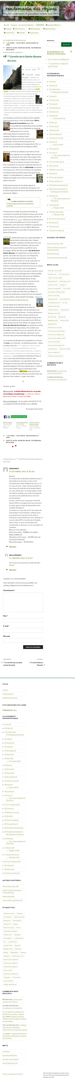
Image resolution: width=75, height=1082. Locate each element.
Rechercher (50, 40)
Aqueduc (52, 274)
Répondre (12, 547)
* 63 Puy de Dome (55, 181)
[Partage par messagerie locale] (8, 416)
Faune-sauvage (54, 288)
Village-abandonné (55, 356)
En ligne (10, 710)
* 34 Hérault (53, 130)
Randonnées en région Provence (56, 53)
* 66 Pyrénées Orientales (57, 189)
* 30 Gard (10, 43)
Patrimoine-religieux (56, 338)
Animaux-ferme (55, 271)
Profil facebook (8, 694)
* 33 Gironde (53, 126)
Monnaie (52, 317)
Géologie (52, 299)
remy (4, 1034)
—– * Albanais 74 (57, 214)
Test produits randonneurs (57, 257)
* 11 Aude (52, 96)
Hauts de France (49, 29)
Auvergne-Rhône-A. (53, 25)
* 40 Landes (53, 149)
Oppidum (52, 324)
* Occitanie (20, 43)
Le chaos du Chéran (22, 422)
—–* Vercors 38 (57, 144)
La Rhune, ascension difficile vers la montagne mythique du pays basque (14, 1019)
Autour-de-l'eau (55, 278)
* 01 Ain (52, 81)
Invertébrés (65, 299)
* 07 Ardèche (54, 89)
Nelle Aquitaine (35, 29)
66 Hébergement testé (59, 192)
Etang (63, 285)
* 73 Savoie (53, 205)
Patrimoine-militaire (56, 335)
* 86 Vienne (53, 222)
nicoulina (22, 40)
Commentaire (9, 590)
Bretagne (8, 29)
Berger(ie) (52, 281)
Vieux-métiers (54, 352)
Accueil (6, 25)
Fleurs (66, 288)
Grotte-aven (11, 47)
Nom (5, 616)
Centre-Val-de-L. (20, 29)
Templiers (52, 349)
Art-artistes (64, 274)
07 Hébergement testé (59, 92)
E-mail (6, 626)
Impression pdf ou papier (19, 416)
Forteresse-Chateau (56, 292)
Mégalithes (53, 320)
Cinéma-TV (53, 285)
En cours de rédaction (26, 25)
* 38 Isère (52, 142)
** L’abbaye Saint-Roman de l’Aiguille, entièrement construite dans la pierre (15, 1027)
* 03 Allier (52, 85)
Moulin (62, 317)
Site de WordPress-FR (10, 1063)
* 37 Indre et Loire (55, 138)
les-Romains (53, 306)
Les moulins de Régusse (58, 59)
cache (19, 220)
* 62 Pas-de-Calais (55, 177)
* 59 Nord (52, 173)
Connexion (6, 1051)
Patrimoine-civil (55, 327)
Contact (5, 690)
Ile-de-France (9, 33)
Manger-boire (24, 47)
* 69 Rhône (53, 196)
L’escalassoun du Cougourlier (57, 379)
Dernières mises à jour (10, 698)
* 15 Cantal (53, 104)
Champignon (64, 281)
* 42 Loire (52, 153)
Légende (65, 310)
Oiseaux (64, 320)
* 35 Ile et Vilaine (55, 134)
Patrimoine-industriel (56, 331)
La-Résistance (54, 303)
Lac (64, 303)
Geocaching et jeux (55, 244)
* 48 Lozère (53, 166)
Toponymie (64, 349)
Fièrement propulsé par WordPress (13, 1074)
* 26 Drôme (53, 112)
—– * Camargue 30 (58, 118)
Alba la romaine (7, 422)
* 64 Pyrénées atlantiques (58, 185)
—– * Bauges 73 (57, 208)
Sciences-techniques (56, 345)
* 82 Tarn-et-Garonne (56, 219)
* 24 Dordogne (54, 108)
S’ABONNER (40, 25)
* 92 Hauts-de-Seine (56, 230)
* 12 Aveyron (53, 100)
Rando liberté (53, 254)
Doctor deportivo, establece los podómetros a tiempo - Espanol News (13, 1014)
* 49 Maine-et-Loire (56, 170)
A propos (14, 25)
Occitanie (21, 33)
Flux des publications (10, 1055)
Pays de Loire (33, 33)
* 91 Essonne (53, 226)
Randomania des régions (31, 9)
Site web (6, 636)
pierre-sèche (54, 342)
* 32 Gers (52, 122)
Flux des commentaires (10, 1059)
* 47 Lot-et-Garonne (56, 162)
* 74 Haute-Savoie (55, 212)
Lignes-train (53, 310)
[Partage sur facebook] (5, 416)
